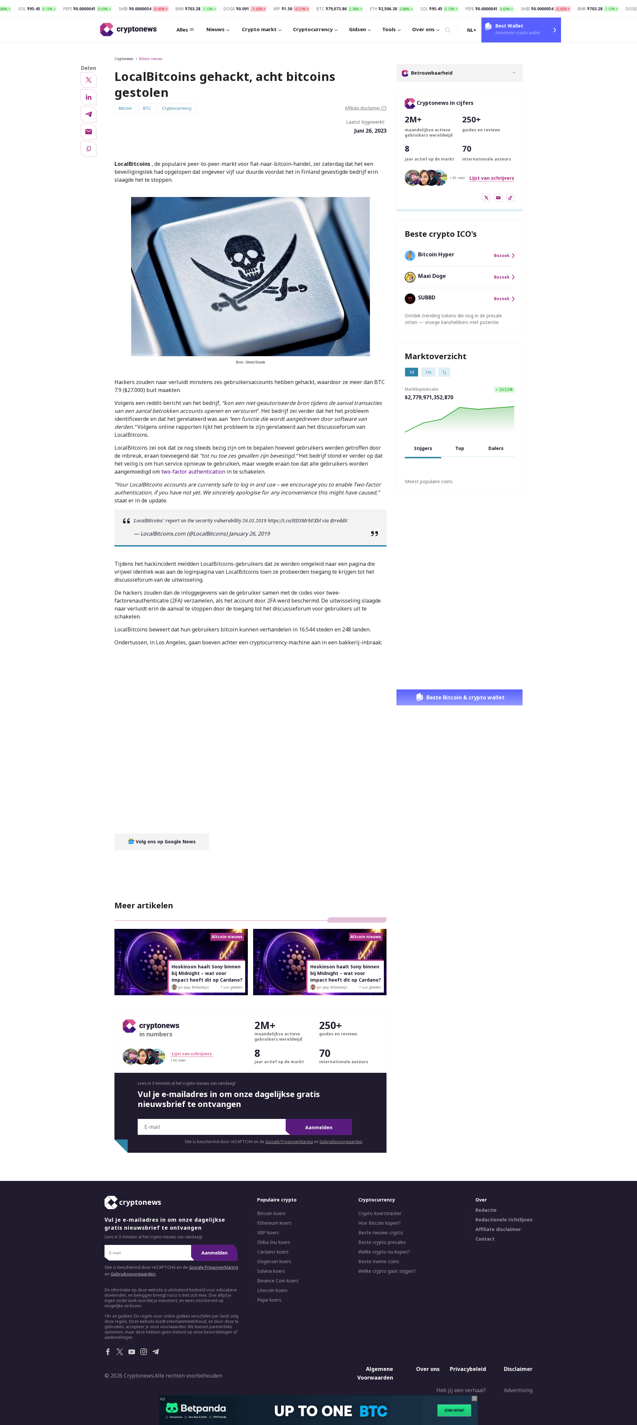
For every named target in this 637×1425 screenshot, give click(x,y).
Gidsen (357, 29)
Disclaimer (518, 1369)
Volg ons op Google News (165, 841)
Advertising (518, 1390)
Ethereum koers (274, 1223)
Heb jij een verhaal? (461, 1390)
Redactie (486, 1210)
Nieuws (215, 29)
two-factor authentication (193, 471)
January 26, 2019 (249, 533)
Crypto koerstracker (379, 1213)
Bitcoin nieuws (150, 58)
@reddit (338, 520)
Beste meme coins (378, 1261)
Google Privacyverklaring (289, 1141)
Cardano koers (273, 1252)
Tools (389, 29)
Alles (182, 29)
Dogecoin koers (274, 1261)
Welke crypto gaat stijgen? (387, 1271)
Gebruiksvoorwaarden (340, 1141)
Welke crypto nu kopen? (384, 1252)
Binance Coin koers (278, 1280)
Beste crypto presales (382, 1242)
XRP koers (268, 1232)
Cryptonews (123, 58)
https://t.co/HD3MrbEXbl (294, 520)
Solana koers (271, 1271)
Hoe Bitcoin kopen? (379, 1223)
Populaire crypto (277, 1200)
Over (481, 1200)
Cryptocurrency (313, 29)
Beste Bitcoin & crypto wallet (465, 697)
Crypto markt (259, 29)
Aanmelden (318, 1127)
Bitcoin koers (271, 1213)
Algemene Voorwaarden (375, 1373)
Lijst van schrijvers (491, 178)
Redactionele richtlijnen (503, 1219)
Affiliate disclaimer (498, 1229)
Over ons (423, 29)
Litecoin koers (272, 1290)
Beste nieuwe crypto (380, 1232)
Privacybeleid (468, 1369)
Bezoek (502, 255)
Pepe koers (269, 1300)
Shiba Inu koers (273, 1242)
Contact (485, 1239)
